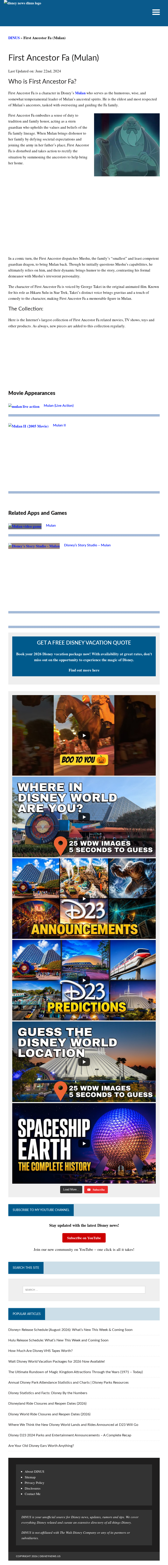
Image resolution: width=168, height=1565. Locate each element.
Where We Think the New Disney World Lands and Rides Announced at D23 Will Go (73, 1425)
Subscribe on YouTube (84, 1237)
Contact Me (32, 1493)
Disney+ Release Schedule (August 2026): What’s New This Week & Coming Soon (70, 1330)
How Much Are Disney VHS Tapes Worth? (40, 1351)
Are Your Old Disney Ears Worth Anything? (41, 1446)
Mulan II (59, 425)
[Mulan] (25, 526)
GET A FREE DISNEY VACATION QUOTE (84, 643)
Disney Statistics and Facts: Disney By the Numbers (47, 1393)
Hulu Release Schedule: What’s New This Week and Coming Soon (58, 1340)
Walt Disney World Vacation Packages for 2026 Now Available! (56, 1361)
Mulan (80, 93)
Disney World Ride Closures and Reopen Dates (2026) (49, 1414)
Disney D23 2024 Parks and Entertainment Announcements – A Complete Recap (69, 1435)
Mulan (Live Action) (59, 405)
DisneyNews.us (50, 1556)
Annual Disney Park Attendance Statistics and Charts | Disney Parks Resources (68, 1382)
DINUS (14, 37)
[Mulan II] (28, 426)
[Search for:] (84, 1289)
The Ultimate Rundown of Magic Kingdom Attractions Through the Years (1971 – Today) (75, 1372)
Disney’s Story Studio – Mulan (87, 545)
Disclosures (32, 1488)
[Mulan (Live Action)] (23, 406)
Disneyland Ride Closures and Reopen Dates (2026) (47, 1403)
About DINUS (34, 1471)
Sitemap (30, 1477)
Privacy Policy (34, 1482)
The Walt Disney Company (78, 1532)
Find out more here (84, 670)
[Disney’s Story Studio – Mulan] (34, 546)
